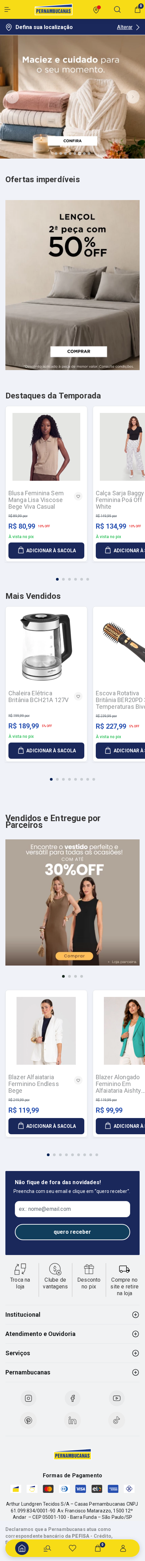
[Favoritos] (72, 1548)
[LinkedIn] (72, 1420)
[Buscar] (47, 1548)
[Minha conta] (123, 1548)
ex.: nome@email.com (45, 1209)
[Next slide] (133, 97)
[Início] (22, 1548)
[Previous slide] (12, 97)
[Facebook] (72, 1398)
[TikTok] (116, 1420)
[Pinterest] (28, 1420)
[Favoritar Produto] (78, 496)
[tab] (56, 153)
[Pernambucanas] (53, 9)
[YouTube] (117, 1398)
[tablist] (72, 575)
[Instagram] (28, 1398)
